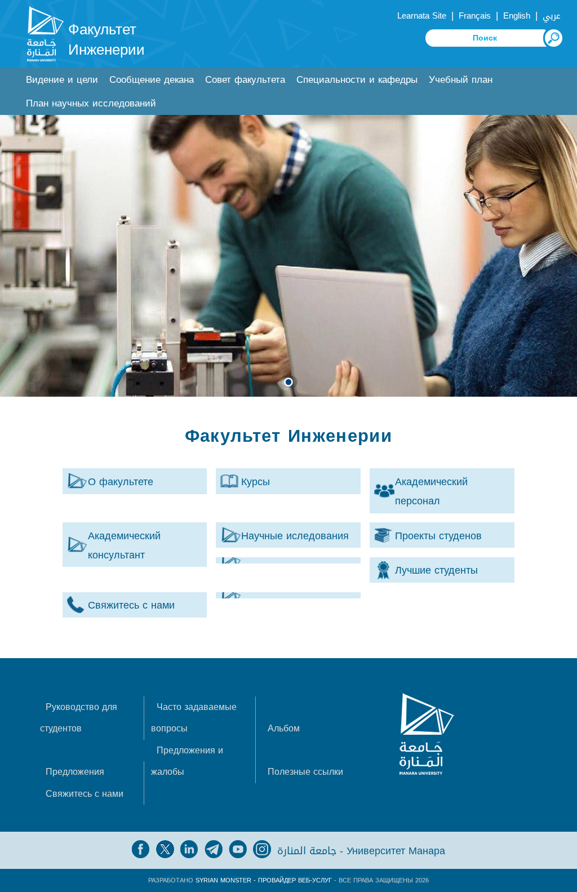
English (516, 16)
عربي (552, 16)
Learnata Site (421, 16)
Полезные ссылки (305, 771)
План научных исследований (91, 103)
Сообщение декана (151, 79)
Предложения (75, 771)
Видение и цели (62, 79)
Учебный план (460, 79)
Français (475, 16)
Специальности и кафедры (357, 79)
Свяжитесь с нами (84, 793)
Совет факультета (245, 79)
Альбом (284, 728)
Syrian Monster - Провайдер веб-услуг (264, 880)
